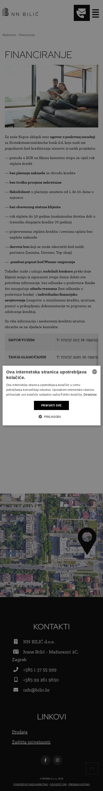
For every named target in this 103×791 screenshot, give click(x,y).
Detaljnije (90, 394)
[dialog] (52, 395)
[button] (51, 416)
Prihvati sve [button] (51, 405)
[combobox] (94, 371)
